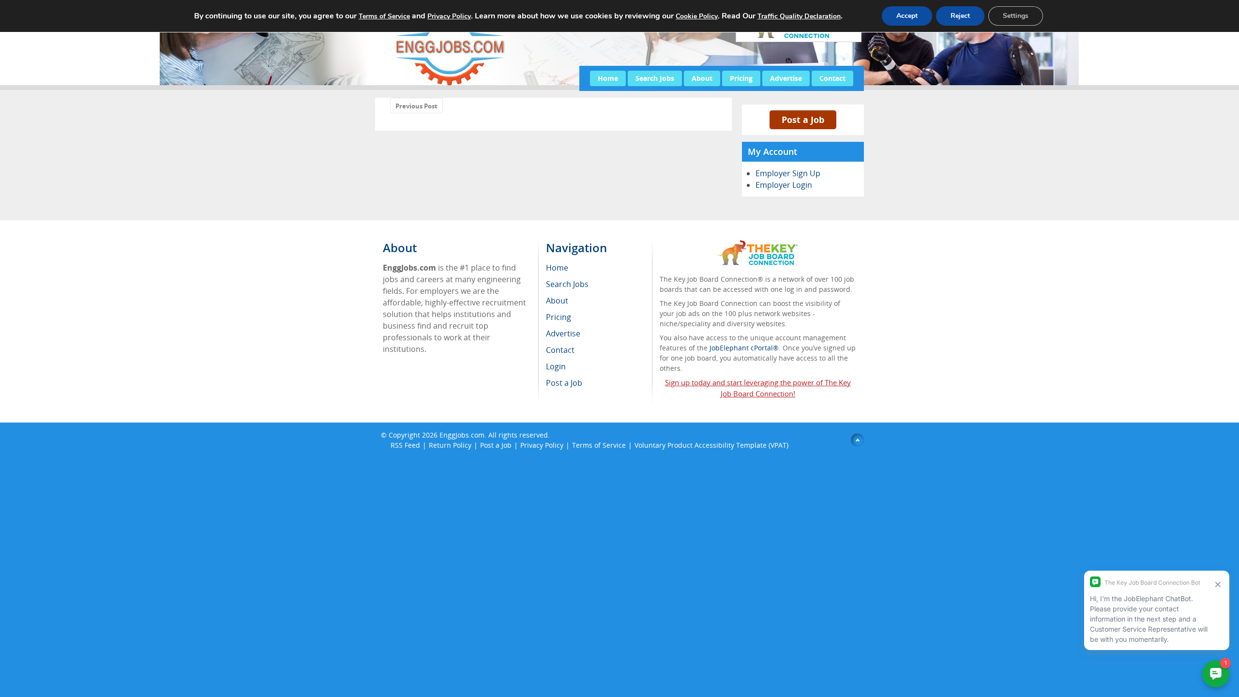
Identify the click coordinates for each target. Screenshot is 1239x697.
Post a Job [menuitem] (564, 383)
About (702, 78)
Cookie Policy (697, 16)
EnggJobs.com (461, 434)
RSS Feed (405, 445)
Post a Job (803, 119)
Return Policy (450, 445)
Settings (1015, 15)
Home (608, 78)
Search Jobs (654, 78)
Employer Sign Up (787, 173)
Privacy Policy (541, 445)
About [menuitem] (557, 300)
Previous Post (416, 106)
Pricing (741, 78)
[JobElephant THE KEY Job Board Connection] (757, 244)
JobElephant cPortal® (744, 347)
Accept (907, 15)
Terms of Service (599, 445)
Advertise (786, 78)
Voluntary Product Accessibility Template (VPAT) (711, 445)
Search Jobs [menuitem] (567, 284)
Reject (960, 15)
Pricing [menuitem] (558, 317)
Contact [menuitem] (560, 350)
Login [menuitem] (556, 366)
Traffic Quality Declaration (799, 16)
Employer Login (783, 185)
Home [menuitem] (557, 267)
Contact (832, 78)
